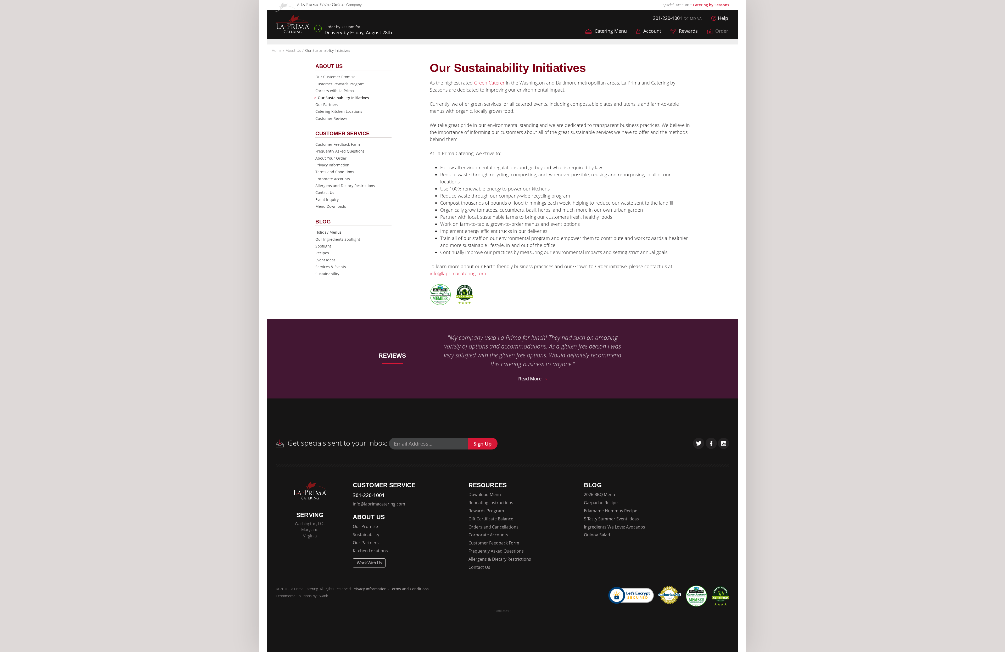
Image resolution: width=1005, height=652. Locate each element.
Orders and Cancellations (493, 527)
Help (723, 18)
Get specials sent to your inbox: (336, 443)
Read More (530, 378)
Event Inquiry (327, 199)
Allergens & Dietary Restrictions (499, 559)
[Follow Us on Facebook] (711, 443)
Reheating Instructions (490, 502)
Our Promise (365, 526)
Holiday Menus (328, 232)
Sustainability (327, 273)
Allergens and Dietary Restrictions (345, 185)
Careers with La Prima (334, 90)
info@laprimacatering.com (458, 273)
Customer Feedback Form (337, 144)
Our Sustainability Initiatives (343, 97)
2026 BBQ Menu (599, 494)
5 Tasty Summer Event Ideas (611, 519)
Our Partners (326, 104)
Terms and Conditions (334, 171)
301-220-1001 (667, 18)
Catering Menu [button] (610, 31)
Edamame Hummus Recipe (610, 511)
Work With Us (369, 563)
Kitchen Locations (370, 551)
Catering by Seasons (711, 4)
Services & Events (330, 266)
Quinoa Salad (597, 535)
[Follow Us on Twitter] (698, 443)
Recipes (322, 252)
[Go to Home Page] (292, 25)
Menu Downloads (330, 206)
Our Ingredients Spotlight (337, 239)
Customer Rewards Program (340, 83)
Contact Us (324, 192)
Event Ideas (325, 259)
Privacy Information (332, 164)
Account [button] (651, 31)
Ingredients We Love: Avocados (614, 527)
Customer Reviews (331, 118)
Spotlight (323, 246)
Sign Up (482, 443)
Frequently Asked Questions (340, 151)
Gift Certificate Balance (490, 519)
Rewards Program (486, 511)
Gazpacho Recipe (601, 502)
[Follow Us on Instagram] (723, 443)
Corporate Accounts (332, 178)
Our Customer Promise (335, 76)
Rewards (688, 31)
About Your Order (331, 158)
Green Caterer (489, 83)
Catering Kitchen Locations (338, 111)
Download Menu (484, 494)
